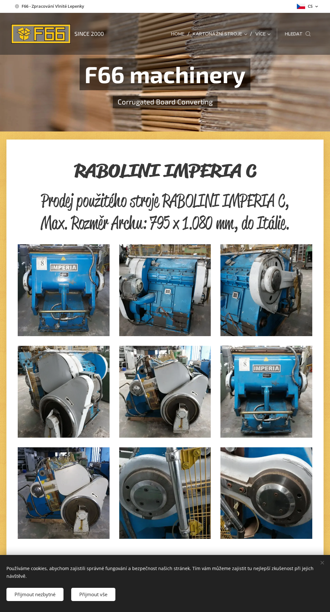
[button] (298, 34)
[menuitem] (179, 34)
